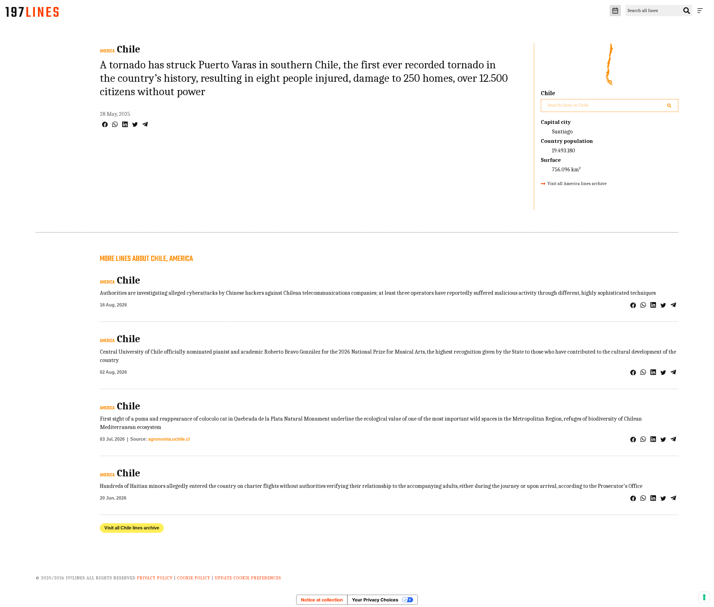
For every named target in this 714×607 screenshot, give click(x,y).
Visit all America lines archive (577, 183)
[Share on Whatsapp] (115, 124)
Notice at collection (322, 600)
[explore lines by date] (615, 10)
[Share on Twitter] (135, 124)
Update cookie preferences (248, 577)
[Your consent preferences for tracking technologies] (704, 597)
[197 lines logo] (32, 13)
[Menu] (701, 10)
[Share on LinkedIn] (125, 124)
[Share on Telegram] (145, 124)
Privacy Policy (155, 577)
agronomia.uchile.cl (169, 439)
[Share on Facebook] (105, 124)
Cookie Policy (193, 577)
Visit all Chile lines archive (131, 528)
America (107, 51)
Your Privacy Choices (375, 600)
